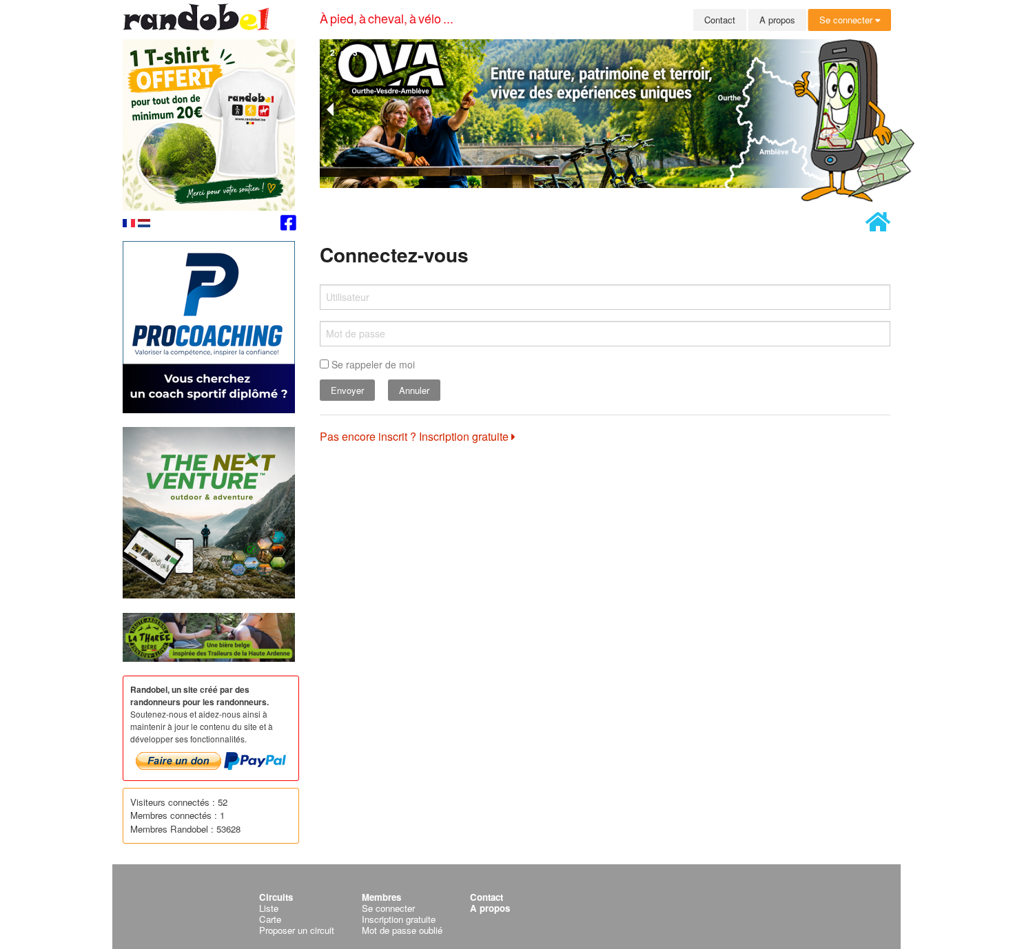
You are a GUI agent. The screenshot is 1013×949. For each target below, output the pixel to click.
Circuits (276, 897)
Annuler (414, 390)
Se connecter (847, 19)
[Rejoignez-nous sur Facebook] (288, 225)
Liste (268, 908)
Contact (719, 19)
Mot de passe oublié (402, 930)
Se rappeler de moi (372, 364)
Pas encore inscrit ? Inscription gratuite (415, 436)
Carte (270, 919)
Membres (381, 897)
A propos (777, 19)
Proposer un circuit (296, 930)
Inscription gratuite (399, 919)
